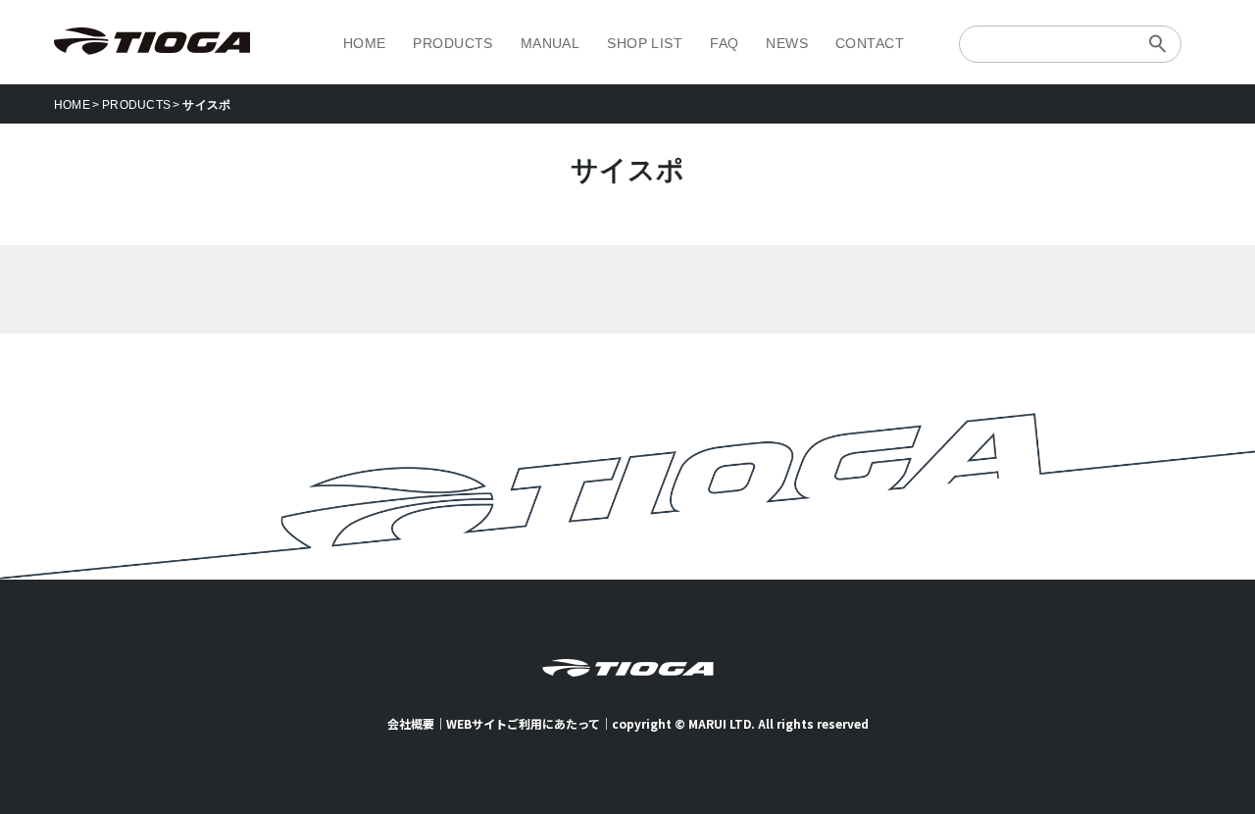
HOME (364, 43)
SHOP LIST (644, 43)
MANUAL (550, 43)
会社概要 (410, 723)
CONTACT (869, 43)
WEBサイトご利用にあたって (523, 723)
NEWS (787, 43)
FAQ (724, 43)
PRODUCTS (452, 43)
